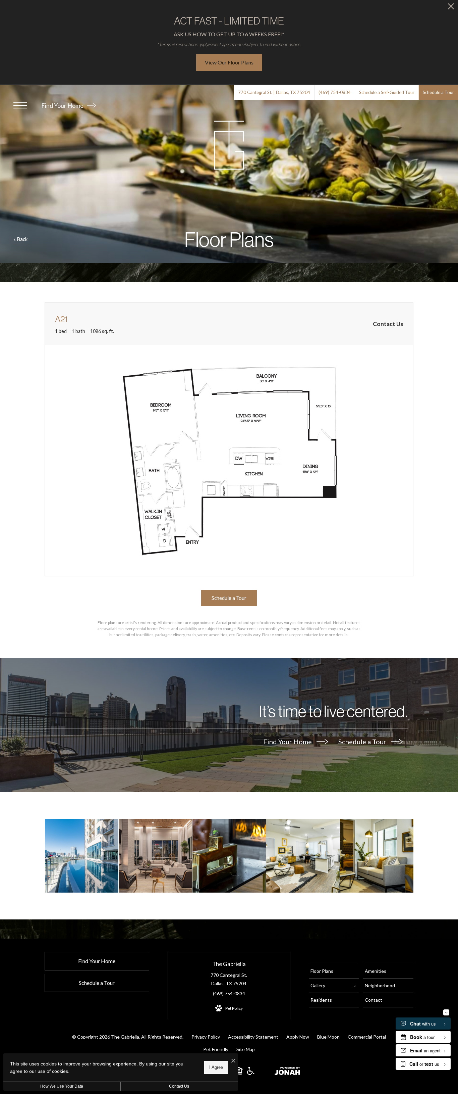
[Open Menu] (20, 105)
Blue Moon (328, 1037)
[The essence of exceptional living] (155, 856)
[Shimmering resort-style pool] (81, 856)
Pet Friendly (215, 1049)
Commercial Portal (367, 1037)
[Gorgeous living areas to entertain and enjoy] (303, 856)
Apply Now (297, 1037)
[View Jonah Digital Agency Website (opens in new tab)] (287, 1072)
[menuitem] (334, 971)
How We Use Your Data (61, 1086)
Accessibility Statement (253, 1037)
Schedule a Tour (363, 742)
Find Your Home (62, 105)
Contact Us (179, 1086)
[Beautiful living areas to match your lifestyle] (376, 856)
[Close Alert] (451, 8)
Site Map (245, 1049)
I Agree (216, 1067)
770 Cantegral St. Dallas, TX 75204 (229, 979)
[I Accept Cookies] (233, 1061)
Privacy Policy (205, 1037)
